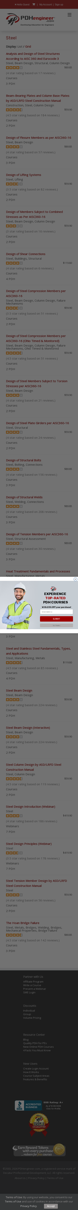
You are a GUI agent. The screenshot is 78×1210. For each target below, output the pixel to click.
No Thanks (56, 625)
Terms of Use (13, 1201)
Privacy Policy (28, 1206)
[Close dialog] (75, 579)
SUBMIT (56, 619)
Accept (51, 1206)
